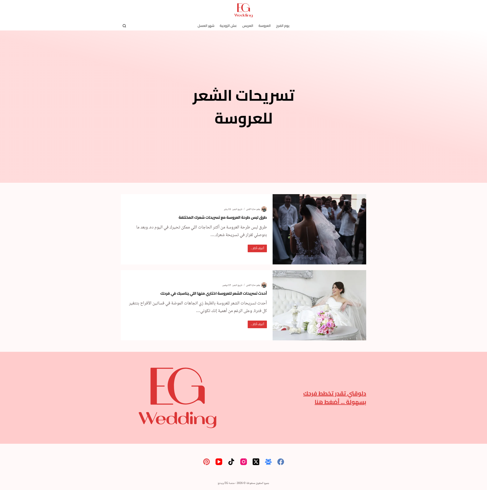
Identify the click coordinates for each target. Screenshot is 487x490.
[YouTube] (219, 461)
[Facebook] (280, 461)
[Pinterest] (206, 461)
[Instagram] (243, 461)
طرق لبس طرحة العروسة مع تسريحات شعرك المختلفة (223, 217)
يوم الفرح (282, 25)
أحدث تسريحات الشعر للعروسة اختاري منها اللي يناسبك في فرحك (213, 293)
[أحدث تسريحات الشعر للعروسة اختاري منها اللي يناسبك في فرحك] (319, 305)
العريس (247, 25)
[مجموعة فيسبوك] (268, 461)
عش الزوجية (228, 25)
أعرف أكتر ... (256, 248)
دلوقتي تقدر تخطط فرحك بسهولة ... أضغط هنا (334, 397)
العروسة (265, 25)
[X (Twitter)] (256, 461)
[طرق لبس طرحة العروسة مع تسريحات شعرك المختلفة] (319, 229)
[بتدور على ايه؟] (124, 25)
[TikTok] (231, 461)
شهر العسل (206, 25)
